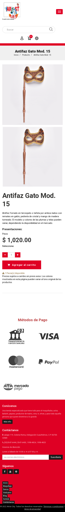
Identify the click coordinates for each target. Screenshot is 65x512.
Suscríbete (56, 457)
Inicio (16, 55)
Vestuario (7, 493)
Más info (7, 422)
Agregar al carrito (23, 264)
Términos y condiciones (53, 506)
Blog (5, 496)
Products (26, 55)
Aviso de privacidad (32, 509)
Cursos (6, 499)
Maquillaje (7, 486)
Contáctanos (8, 502)
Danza (5, 489)
